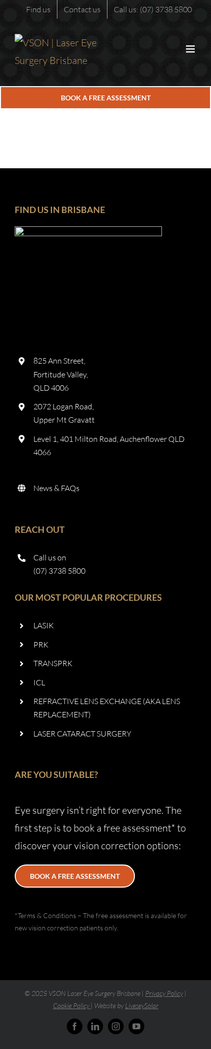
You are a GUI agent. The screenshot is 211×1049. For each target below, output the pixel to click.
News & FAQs (56, 488)
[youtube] (136, 1026)
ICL (39, 682)
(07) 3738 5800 (59, 571)
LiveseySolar (141, 1005)
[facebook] (74, 1026)
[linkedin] (95, 1026)
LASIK (43, 625)
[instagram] (116, 1026)
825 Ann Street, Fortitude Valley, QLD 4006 (60, 374)
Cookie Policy (71, 1005)
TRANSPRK (53, 663)
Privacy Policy (164, 993)
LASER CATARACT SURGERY (82, 734)
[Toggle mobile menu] (191, 49)
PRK (41, 644)
